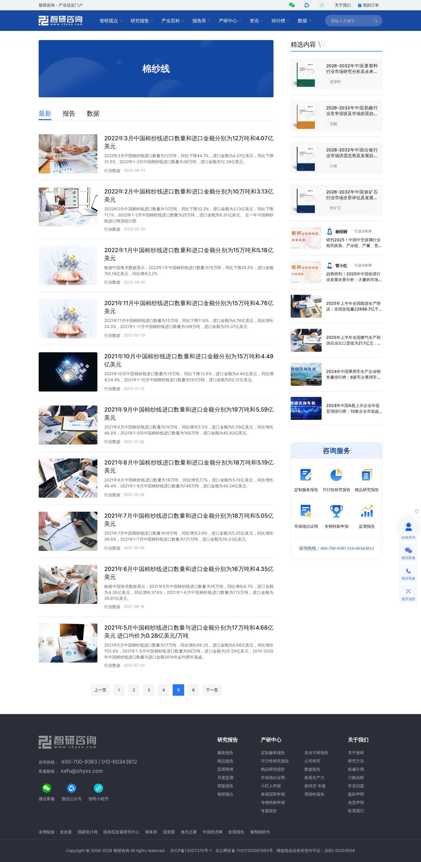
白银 (333, 165)
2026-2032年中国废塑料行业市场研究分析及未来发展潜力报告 (352, 71)
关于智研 (356, 752)
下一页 (212, 689)
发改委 (66, 831)
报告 (69, 113)
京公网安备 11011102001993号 (244, 850)
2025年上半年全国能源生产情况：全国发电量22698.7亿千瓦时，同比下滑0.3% (353, 309)
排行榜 (278, 20)
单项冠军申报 (273, 794)
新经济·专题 (315, 785)
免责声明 (356, 802)
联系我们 (356, 810)
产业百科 (171, 20)
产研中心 (228, 20)
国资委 (169, 831)
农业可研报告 (316, 752)
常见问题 (356, 785)
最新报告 (225, 752)
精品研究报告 (273, 769)
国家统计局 (88, 831)
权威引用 (356, 769)
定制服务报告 (273, 752)
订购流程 (356, 777)
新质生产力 (314, 777)
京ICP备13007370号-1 (191, 850)
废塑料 (335, 81)
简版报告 (225, 785)
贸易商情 (225, 769)
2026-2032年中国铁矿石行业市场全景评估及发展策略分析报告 (352, 197)
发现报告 (236, 831)
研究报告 (140, 20)
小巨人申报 (271, 785)
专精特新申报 (273, 802)
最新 (45, 113)
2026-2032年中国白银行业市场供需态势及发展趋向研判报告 (352, 155)
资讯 (254, 20)
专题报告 (269, 810)
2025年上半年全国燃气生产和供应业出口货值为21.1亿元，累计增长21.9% (353, 343)
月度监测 (225, 777)
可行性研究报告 (275, 760)
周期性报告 (314, 794)
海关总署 (189, 831)
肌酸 (333, 123)
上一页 (100, 689)
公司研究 (312, 760)
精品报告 (225, 760)
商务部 (151, 831)
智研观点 (109, 20)
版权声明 (356, 794)
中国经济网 (212, 831)
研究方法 (356, 760)
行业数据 (112, 170)
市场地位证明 (273, 777)
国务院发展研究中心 (121, 831)
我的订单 (371, 5)
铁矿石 (335, 207)
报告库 (199, 20)
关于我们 (343, 5)
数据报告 (312, 769)
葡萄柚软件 (260, 831)
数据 (302, 20)
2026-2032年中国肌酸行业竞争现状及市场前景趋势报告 (352, 113)
